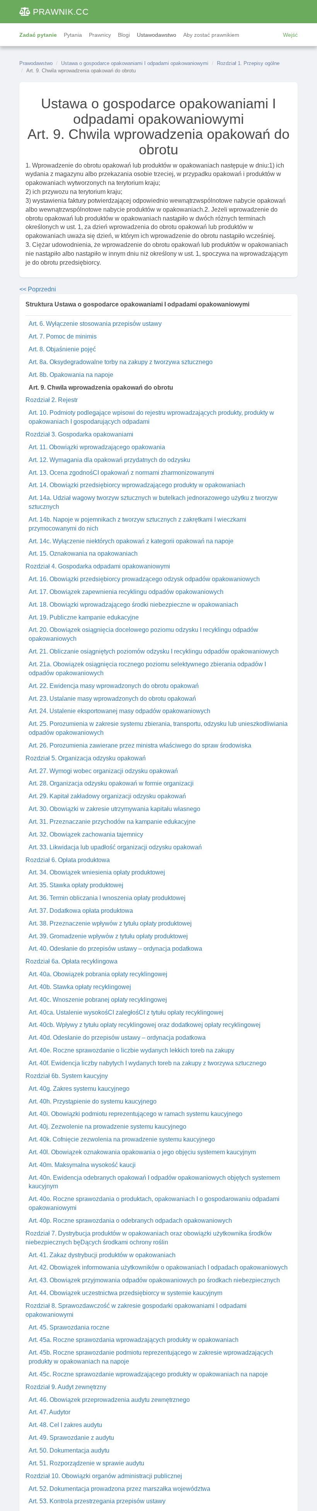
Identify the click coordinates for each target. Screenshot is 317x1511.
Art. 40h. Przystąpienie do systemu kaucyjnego (93, 1101)
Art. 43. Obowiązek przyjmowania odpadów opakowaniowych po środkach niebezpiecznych (154, 1280)
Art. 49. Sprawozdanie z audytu (71, 1437)
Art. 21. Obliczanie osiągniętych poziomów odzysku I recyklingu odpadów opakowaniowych (154, 651)
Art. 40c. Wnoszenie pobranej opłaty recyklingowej (98, 999)
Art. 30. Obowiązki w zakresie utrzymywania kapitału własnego (114, 809)
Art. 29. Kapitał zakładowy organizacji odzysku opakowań (107, 796)
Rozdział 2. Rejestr (52, 400)
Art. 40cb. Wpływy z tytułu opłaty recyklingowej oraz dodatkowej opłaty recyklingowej (145, 1025)
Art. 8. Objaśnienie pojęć (62, 349)
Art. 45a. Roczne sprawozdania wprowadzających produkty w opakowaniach (134, 1339)
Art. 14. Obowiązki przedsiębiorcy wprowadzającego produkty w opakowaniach (137, 485)
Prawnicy (100, 35)
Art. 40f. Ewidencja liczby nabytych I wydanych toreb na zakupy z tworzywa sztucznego (147, 1063)
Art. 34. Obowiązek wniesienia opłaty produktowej (97, 872)
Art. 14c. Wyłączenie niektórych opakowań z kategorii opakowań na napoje (131, 541)
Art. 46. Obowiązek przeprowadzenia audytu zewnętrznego (109, 1399)
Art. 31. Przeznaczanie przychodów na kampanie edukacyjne (112, 821)
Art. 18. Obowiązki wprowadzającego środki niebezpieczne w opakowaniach (133, 604)
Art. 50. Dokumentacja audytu (69, 1450)
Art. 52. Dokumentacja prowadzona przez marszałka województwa (119, 1488)
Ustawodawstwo (156, 35)
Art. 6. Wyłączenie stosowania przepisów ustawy (95, 323)
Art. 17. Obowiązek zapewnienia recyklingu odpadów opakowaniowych (126, 592)
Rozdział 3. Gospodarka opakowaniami (79, 434)
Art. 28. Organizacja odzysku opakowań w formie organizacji (111, 783)
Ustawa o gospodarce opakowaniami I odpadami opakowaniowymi (134, 63)
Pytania (73, 35)
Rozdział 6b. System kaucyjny (67, 1076)
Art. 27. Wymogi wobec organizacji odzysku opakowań (103, 771)
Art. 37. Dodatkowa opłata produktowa (81, 910)
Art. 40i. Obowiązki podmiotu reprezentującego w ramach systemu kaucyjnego (135, 1114)
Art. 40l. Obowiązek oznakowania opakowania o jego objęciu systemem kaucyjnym (142, 1152)
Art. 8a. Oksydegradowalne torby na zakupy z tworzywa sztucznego (121, 362)
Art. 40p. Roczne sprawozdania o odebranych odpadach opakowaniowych (130, 1220)
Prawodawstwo (36, 63)
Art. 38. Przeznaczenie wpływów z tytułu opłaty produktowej (110, 923)
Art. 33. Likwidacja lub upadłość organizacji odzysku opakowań (115, 847)
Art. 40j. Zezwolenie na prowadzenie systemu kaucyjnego (107, 1126)
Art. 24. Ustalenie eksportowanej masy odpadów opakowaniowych (119, 711)
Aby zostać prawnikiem (211, 35)
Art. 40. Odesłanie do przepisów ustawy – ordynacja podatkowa (115, 948)
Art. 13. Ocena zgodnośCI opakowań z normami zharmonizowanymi (121, 472)
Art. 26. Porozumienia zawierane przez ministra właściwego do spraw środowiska (140, 745)
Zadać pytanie (38, 35)
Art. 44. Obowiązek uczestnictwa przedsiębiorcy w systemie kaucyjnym (125, 1293)
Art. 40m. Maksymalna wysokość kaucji (82, 1165)
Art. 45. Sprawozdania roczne (69, 1327)
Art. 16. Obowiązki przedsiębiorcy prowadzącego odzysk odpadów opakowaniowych (144, 579)
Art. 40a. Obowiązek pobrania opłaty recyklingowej (98, 974)
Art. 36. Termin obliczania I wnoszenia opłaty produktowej (107, 898)
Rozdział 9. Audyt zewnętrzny (66, 1387)
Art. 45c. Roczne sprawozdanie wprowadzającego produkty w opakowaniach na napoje (148, 1374)
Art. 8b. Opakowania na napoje (71, 374)
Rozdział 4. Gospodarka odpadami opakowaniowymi (98, 566)
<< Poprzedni (37, 289)
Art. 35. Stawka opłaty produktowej (76, 885)
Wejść (290, 35)
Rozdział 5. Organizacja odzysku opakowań (86, 758)
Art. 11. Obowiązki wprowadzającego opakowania (97, 447)
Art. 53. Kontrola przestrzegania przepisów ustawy (97, 1501)
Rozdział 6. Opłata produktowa (68, 860)
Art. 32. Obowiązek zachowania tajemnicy (86, 834)
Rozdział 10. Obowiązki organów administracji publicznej (104, 1476)
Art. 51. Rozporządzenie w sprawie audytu (86, 1463)
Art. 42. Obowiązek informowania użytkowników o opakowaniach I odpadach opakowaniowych (158, 1267)
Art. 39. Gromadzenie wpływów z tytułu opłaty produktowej (108, 936)
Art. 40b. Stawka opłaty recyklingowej (80, 987)
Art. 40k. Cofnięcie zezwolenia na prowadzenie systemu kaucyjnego (122, 1139)
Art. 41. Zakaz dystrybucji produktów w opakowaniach (102, 1255)
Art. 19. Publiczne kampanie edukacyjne (84, 617)
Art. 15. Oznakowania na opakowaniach (83, 553)
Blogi (124, 35)
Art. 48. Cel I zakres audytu (65, 1425)
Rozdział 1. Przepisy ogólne (248, 63)
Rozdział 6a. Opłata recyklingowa (72, 961)
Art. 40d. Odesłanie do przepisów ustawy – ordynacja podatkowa (117, 1037)
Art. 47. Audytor (49, 1412)
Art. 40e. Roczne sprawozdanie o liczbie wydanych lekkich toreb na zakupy (131, 1050)
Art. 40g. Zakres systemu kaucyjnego (79, 1088)
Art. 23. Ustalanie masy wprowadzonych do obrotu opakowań (112, 698)
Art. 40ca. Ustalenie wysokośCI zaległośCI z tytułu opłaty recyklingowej (126, 1012)
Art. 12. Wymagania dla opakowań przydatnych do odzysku (109, 460)
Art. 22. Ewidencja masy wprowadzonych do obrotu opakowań (114, 686)
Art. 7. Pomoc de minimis (63, 336)
